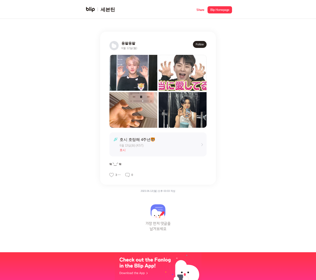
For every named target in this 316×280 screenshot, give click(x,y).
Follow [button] (200, 44)
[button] (200, 9)
